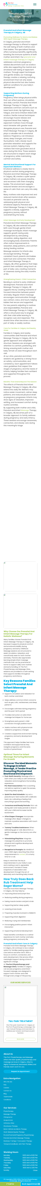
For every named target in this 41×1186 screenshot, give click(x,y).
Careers (6, 1088)
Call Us (11, 1184)
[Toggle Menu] (34, 4)
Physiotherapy (8, 1111)
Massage (25, 410)
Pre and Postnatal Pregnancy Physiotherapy (19, 1135)
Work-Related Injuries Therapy (14, 1132)
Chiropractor (8, 1117)
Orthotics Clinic (9, 1123)
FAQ (5, 1085)
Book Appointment (30, 1184)
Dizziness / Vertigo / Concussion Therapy (18, 1141)
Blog (5, 1094)
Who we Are (8, 1082)
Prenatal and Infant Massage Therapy (20, 15)
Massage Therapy (10, 1114)
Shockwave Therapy (11, 1126)
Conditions (7, 1100)
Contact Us (7, 1091)
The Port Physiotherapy (20, 20)
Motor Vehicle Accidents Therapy (15, 1129)
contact (22, 854)
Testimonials (8, 1097)
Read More (20, 1039)
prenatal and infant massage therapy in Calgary (19, 58)
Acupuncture (8, 1120)
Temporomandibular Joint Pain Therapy (17, 1144)
